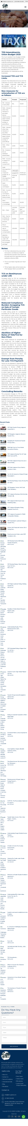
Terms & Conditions (7, 1079)
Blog (3, 1084)
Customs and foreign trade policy (21, 1084)
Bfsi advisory (19, 1081)
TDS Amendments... (12, 957)
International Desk (7, 1081)
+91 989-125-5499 (20, 1)
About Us (4, 1074)
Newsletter (5, 1086)
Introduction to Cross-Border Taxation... (17, 977)
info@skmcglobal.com (7, 1)
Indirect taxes (19, 1078)
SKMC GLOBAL (16, 1111)
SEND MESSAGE (14, 1046)
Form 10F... (10, 941)
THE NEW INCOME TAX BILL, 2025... (16, 946)
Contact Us (5, 1077)
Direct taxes (19, 1076)
